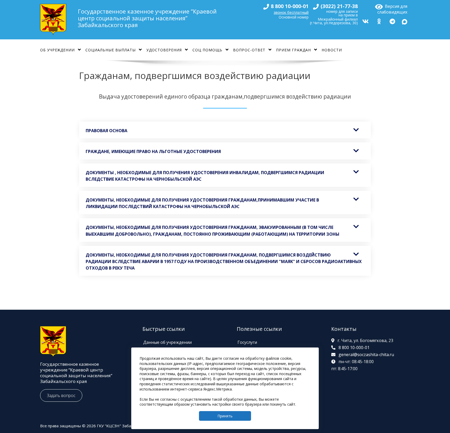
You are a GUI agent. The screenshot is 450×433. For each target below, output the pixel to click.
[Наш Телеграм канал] (391, 21)
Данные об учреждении (167, 342)
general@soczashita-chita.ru (366, 354)
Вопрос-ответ (249, 49)
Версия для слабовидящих (392, 8)
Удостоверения (164, 49)
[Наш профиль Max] (404, 20)
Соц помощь (207, 49)
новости (332, 49)
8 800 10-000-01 (354, 347)
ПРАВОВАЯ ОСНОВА (106, 130)
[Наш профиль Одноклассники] (378, 21)
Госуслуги (247, 342)
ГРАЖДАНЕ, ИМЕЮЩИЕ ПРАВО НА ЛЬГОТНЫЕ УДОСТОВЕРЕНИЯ (153, 151)
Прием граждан (293, 49)
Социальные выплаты (110, 49)
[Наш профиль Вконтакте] (365, 21)
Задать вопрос (61, 395)
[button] (225, 129)
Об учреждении (57, 49)
